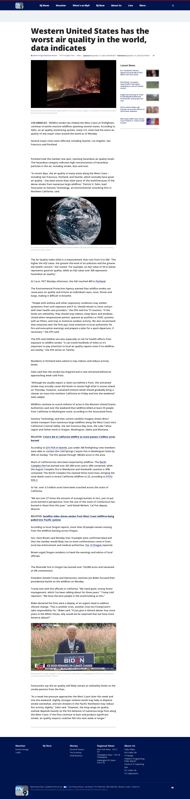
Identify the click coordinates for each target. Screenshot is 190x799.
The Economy (75, 752)
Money (74, 745)
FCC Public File (130, 770)
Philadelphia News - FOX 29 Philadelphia (108, 756)
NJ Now (47, 745)
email (172, 788)
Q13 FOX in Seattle (56, 447)
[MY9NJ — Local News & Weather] (23, 5)
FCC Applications (131, 773)
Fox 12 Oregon (93, 545)
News (79, 55)
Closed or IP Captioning (134, 764)
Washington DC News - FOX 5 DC (107, 761)
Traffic (18, 752)
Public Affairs (129, 749)
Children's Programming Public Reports (134, 759)
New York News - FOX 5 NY (107, 750)
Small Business (76, 755)
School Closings (22, 749)
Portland (100, 281)
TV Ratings (128, 755)
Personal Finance (77, 749)
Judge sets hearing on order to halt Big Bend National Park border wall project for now (131, 97)
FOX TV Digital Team (67, 55)
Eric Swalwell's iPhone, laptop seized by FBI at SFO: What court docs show (131, 72)
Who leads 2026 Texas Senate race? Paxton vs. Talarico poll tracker (132, 120)
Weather (20, 745)
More (143, 5)
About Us (129, 745)
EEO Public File (130, 752)
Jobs (126, 767)
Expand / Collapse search (173, 5)
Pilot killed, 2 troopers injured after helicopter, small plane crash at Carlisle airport (131, 85)
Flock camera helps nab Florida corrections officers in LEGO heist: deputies (132, 109)
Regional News (105, 745)
